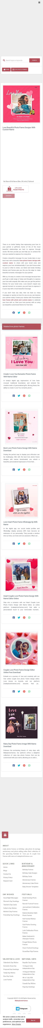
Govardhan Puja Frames (30, 951)
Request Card (7, 881)
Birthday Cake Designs (29, 873)
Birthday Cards (27, 876)
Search (34, 60)
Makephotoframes (21, 1001)
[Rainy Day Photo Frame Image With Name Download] (22, 722)
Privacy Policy (7, 877)
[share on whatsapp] (29, 313)
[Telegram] (21, 1009)
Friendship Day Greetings (11, 915)
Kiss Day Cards (8, 976)
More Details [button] (16, 1024)
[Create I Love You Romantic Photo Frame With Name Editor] (22, 352)
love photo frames (20, 69)
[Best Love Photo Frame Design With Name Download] (22, 426)
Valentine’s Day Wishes (10, 962)
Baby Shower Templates (30, 887)
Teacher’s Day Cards (10, 905)
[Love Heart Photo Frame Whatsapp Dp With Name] (22, 500)
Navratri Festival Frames (30, 904)
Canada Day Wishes (29, 983)
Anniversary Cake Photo (30, 883)
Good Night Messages (10, 898)
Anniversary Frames (29, 880)
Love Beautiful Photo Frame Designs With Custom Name (19, 128)
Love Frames (7, 980)
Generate (9, 195)
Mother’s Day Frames (10, 911)
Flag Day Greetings (28, 987)
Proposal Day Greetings (11, 969)
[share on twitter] (18, 313)
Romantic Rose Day (9, 966)
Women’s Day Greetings (11, 901)
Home (7, 69)
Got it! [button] (33, 1020)
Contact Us (7, 874)
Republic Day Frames (29, 962)
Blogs (5, 871)
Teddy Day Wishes (9, 973)
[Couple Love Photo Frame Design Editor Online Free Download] (22, 648)
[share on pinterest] (24, 313)
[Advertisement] (21, 26)
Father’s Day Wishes (10, 908)
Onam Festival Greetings (30, 948)
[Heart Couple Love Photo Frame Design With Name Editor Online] (22, 574)
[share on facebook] (13, 313)
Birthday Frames (27, 870)
